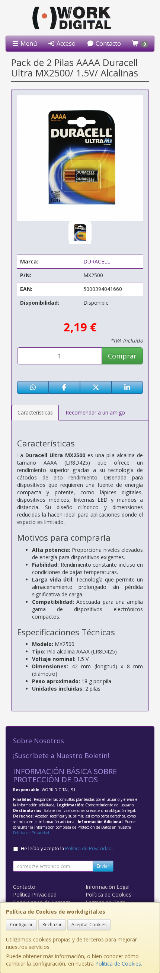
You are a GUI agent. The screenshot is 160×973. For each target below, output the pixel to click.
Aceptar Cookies (88, 924)
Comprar (122, 355)
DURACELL (96, 261)
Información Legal (107, 886)
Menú (28, 43)
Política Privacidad (35, 894)
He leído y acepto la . (67, 848)
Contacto (107, 43)
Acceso (65, 43)
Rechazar (52, 924)
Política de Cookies (118, 963)
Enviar (103, 866)
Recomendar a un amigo (95, 412)
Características (35, 412)
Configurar (21, 924)
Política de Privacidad (31, 832)
